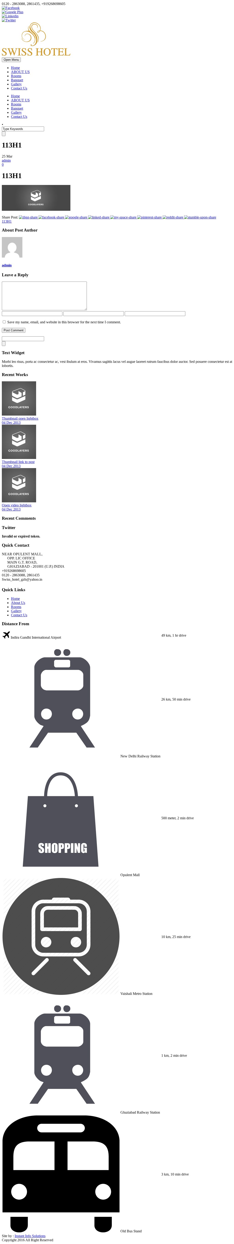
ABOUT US (20, 72)
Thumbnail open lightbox (20, 418)
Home (15, 68)
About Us (18, 603)
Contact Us (19, 88)
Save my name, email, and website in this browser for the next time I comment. (64, 322)
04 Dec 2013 (11, 422)
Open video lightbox (17, 505)
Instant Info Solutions (30, 1236)
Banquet (17, 80)
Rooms (16, 76)
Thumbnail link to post (18, 462)
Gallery (16, 84)
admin (6, 160)
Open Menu (11, 59)
